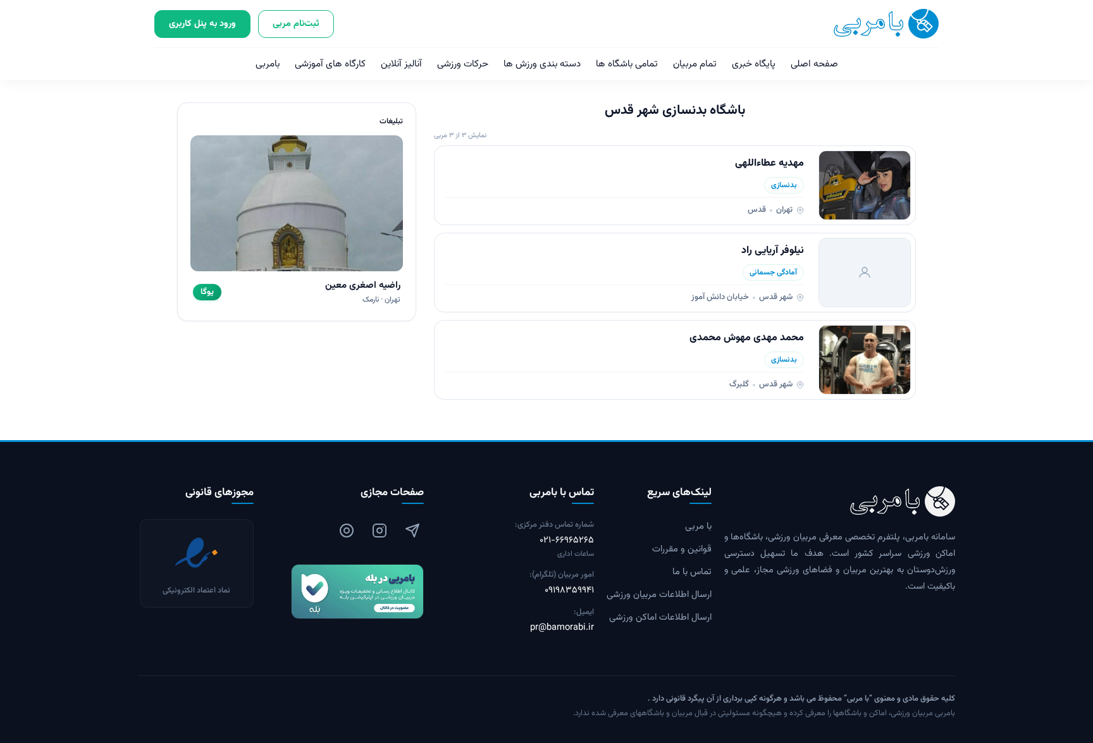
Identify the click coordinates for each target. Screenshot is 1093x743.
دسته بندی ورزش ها (542, 64)
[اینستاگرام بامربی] (379, 530)
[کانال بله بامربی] (345, 591)
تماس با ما (692, 572)
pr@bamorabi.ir (562, 628)
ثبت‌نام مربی (296, 23)
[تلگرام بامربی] (412, 530)
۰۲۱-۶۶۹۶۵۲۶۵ (567, 541)
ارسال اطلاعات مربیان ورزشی (659, 595)
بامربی (268, 64)
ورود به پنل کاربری (202, 23)
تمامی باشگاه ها (627, 64)
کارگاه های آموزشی (330, 64)
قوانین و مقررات (682, 549)
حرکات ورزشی (462, 64)
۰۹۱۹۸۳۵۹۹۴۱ (569, 591)
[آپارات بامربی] (346, 530)
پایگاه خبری (753, 64)
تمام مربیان (695, 64)
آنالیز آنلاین (401, 64)
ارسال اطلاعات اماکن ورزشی (660, 618)
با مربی (698, 527)
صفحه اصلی (814, 64)
